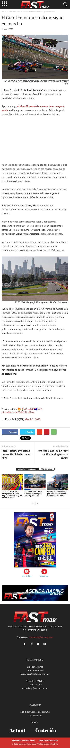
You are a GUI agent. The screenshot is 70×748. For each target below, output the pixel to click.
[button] (64, 4)
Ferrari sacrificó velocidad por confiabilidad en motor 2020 (16, 455)
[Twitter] (38, 644)
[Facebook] (25, 644)
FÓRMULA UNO (14, 12)
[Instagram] (32, 644)
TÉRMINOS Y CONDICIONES (23, 741)
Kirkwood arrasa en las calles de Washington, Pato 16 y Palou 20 (33, 494)
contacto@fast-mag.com (41, 637)
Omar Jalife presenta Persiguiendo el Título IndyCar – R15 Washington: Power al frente (12, 495)
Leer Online (26, 576)
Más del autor (46, 469)
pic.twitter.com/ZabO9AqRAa (18, 412)
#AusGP (28, 409)
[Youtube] (45, 644)
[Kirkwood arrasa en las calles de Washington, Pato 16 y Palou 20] (35, 482)
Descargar (44, 576)
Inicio (4, 12)
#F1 (40, 409)
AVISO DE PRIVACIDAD (48, 741)
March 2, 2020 (32, 419)
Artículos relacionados (27, 469)
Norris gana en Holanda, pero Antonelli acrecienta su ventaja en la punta (57, 494)
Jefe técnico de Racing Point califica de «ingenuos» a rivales (53, 455)
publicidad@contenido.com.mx (35, 712)
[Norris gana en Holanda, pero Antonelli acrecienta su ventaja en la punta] (57, 482)
